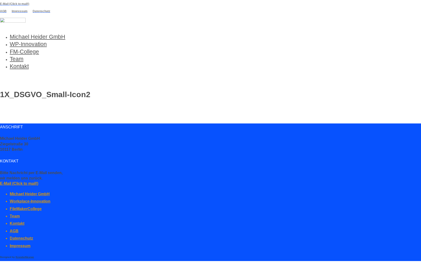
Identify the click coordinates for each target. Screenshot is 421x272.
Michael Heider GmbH (37, 37)
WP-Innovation (28, 44)
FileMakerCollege (26, 209)
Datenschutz (21, 238)
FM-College (24, 51)
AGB (14, 231)
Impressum (20, 246)
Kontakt (19, 66)
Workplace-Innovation (30, 201)
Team (16, 59)
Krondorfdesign (25, 257)
